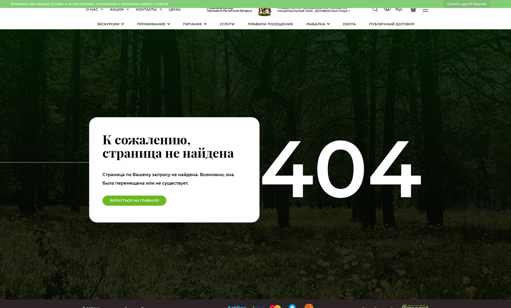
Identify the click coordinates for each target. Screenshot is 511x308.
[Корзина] (413, 10)
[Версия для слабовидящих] (387, 9)
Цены (174, 9)
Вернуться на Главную (134, 200)
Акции (117, 9)
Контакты (146, 9)
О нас (92, 9)
